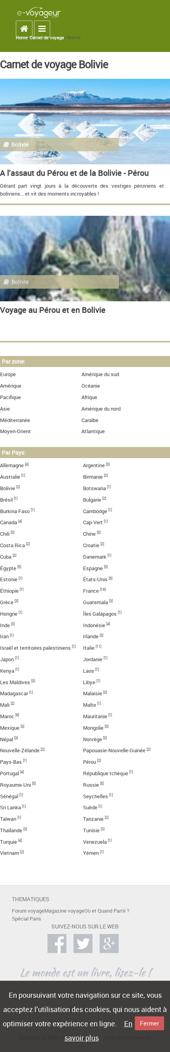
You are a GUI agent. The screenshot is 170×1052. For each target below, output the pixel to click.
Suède (90, 807)
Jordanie (92, 659)
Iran (4, 636)
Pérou (89, 762)
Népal (6, 739)
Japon (7, 659)
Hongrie (8, 614)
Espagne (93, 568)
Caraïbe (89, 420)
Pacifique (10, 397)
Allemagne (12, 465)
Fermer (149, 1023)
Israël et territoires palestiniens (35, 648)
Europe (8, 374)
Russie (91, 785)
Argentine (94, 465)
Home (22, 37)
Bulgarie (92, 500)
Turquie (8, 842)
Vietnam (9, 853)
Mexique (9, 728)
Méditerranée (15, 420)
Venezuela (95, 842)
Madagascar (14, 693)
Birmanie (93, 477)
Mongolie (93, 728)
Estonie (8, 579)
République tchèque (105, 773)
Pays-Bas (11, 762)
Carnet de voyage (47, 37)
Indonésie (94, 625)
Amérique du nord (101, 408)
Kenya (7, 671)
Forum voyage (28, 910)
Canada (8, 522)
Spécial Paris (26, 918)
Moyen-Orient (15, 431)
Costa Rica (12, 545)
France (91, 591)
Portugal (9, 773)
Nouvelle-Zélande (20, 750)
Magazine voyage (64, 910)
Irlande (90, 636)
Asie (5, 408)
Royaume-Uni (15, 785)
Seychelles (95, 796)
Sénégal (9, 796)
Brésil (6, 500)
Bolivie (7, 488)
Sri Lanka (10, 807)
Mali (4, 705)
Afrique (89, 397)
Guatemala (95, 602)
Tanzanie (93, 819)
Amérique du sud (100, 374)
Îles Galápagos (100, 614)
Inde (5, 625)
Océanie (90, 385)
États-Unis (95, 579)
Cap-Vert (93, 522)
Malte (89, 705)
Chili (4, 534)
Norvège (92, 739)
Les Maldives (15, 682)
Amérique (10, 385)
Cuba (5, 557)
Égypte (8, 568)
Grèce (6, 602)
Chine (89, 534)
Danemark (94, 557)
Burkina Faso (15, 511)
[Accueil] (39, 12)
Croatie (91, 545)
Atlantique (93, 431)
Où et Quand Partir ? (106, 910)
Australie (10, 477)
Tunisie (91, 830)
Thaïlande (11, 830)
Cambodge (95, 511)
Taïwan (8, 819)
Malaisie (92, 693)
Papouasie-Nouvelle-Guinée (114, 750)
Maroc (7, 716)
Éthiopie (9, 591)
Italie (88, 648)
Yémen (91, 853)
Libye (89, 682)
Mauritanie (95, 716)
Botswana (94, 488)
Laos (88, 671)
